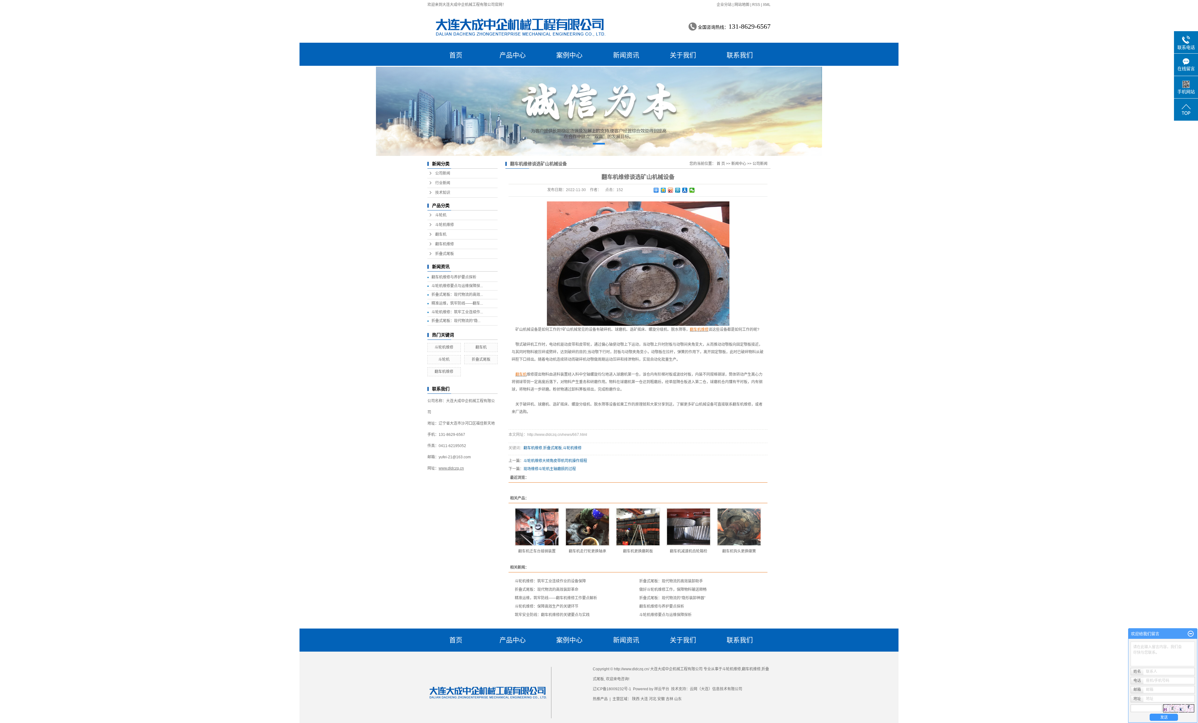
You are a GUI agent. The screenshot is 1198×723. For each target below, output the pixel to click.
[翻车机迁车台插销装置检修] (537, 527)
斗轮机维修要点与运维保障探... (457, 286)
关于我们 (683, 55)
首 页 (721, 163)
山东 (678, 699)
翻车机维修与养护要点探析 (453, 277)
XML (767, 4)
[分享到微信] (692, 190)
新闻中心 (738, 163)
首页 (455, 55)
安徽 (661, 699)
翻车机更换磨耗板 (638, 551)
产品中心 (512, 55)
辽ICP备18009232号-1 (612, 689)
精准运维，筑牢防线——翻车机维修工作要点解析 (556, 598)
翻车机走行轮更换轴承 (587, 551)
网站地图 (741, 4)
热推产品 (600, 699)
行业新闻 (442, 183)
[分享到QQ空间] (663, 190)
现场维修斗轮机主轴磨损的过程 (550, 469)
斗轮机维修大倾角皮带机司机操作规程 (555, 461)
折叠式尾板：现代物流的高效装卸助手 (671, 581)
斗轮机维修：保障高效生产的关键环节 (546, 606)
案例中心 (569, 55)
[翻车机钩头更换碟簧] (739, 527)
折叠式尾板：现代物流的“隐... (455, 321)
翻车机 (440, 234)
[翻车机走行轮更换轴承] (587, 527)
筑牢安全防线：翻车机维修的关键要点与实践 (552, 615)
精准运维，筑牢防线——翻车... (457, 303)
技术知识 (442, 192)
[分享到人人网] (685, 190)
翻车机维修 (444, 244)
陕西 (636, 699)
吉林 (669, 699)
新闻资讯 (626, 55)
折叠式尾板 (444, 254)
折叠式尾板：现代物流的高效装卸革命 (546, 589)
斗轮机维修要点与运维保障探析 (665, 615)
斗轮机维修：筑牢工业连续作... (457, 312)
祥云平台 (661, 689)
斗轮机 (440, 215)
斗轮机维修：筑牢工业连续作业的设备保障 (550, 581)
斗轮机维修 (444, 225)
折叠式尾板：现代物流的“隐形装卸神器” (672, 598)
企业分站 (724, 4)
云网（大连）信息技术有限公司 (716, 689)
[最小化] (1191, 634)
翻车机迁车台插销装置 (537, 551)
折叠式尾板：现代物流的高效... (457, 294)
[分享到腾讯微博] (677, 190)
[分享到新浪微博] (670, 190)
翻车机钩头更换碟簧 (739, 551)
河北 (652, 699)
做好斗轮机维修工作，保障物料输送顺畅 (673, 589)
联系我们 (740, 55)
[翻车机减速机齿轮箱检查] (688, 527)
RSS (756, 4)
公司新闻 (442, 173)
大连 (644, 699)
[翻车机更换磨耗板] (638, 527)
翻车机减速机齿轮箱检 (688, 551)
